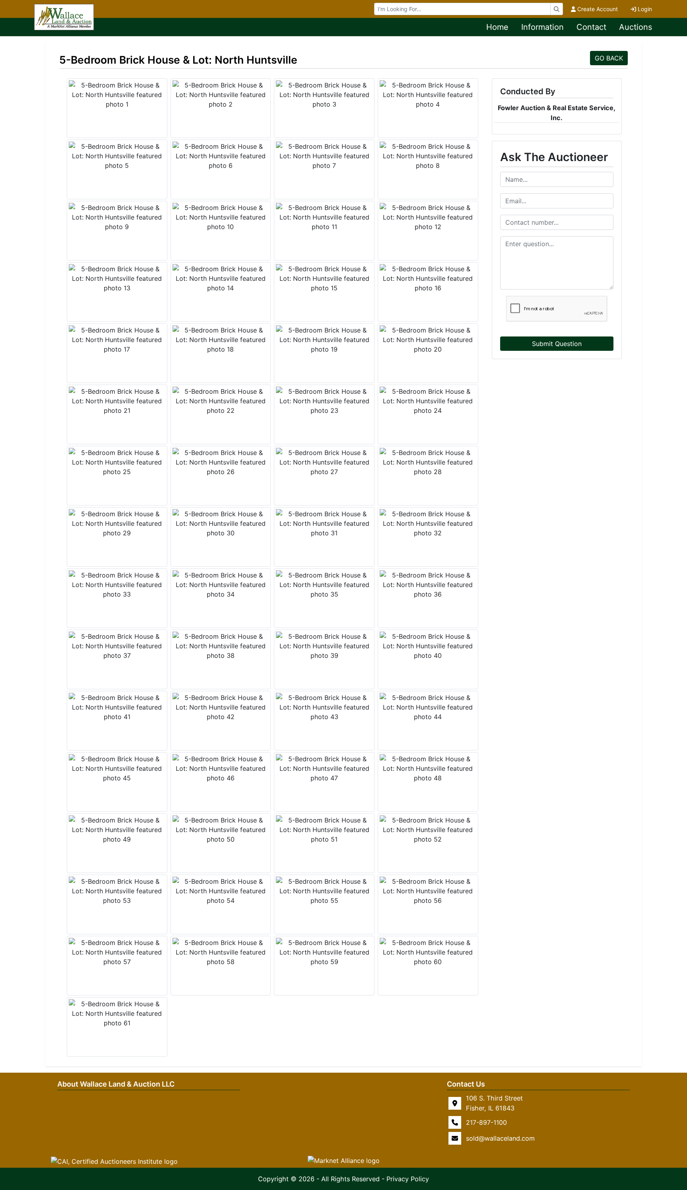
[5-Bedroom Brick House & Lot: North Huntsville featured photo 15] (324, 278)
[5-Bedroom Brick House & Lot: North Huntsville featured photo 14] (221, 278)
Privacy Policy (407, 1179)
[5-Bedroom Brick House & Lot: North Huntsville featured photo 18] (221, 339)
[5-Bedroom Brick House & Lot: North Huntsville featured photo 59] (324, 952)
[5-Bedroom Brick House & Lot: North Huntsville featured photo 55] (324, 891)
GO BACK (609, 58)
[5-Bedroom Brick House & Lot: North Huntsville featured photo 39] (324, 646)
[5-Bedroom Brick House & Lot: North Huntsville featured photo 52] (428, 829)
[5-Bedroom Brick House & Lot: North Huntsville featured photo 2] (221, 94)
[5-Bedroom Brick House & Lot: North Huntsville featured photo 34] (221, 584)
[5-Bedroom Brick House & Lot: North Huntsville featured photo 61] (117, 1013)
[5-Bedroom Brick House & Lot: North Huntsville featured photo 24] (428, 401)
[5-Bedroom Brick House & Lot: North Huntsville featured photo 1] (117, 94)
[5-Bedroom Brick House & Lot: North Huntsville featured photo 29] (117, 523)
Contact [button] (591, 27)
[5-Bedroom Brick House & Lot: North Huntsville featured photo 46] (221, 768)
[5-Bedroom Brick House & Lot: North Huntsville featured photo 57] (117, 952)
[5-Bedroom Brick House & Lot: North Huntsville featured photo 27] (324, 462)
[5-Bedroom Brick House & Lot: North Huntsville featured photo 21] (117, 401)
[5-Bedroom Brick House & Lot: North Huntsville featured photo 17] (117, 339)
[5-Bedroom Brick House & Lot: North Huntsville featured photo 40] (428, 646)
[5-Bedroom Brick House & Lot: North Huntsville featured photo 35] (324, 584)
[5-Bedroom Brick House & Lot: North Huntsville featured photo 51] (324, 829)
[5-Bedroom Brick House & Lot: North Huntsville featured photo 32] (428, 523)
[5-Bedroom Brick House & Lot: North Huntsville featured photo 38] (221, 646)
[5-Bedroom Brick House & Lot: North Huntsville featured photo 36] (428, 584)
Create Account (597, 9)
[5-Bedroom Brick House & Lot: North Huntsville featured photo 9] (117, 217)
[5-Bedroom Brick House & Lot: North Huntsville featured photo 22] (221, 401)
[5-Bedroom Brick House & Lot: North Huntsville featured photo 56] (428, 891)
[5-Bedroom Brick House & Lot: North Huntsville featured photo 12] (428, 217)
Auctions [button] (635, 27)
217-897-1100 (486, 1122)
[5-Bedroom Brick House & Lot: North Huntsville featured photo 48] (428, 768)
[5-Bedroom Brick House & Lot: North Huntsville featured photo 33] (117, 584)
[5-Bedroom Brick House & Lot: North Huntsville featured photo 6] (221, 156)
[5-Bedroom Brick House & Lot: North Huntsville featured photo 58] (221, 952)
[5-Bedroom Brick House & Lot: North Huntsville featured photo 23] (324, 401)
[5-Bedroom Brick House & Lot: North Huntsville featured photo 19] (324, 339)
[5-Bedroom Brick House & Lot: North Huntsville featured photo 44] (428, 707)
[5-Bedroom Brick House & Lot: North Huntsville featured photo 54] (221, 891)
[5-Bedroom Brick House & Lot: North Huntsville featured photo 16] (428, 278)
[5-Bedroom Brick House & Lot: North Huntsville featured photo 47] (324, 768)
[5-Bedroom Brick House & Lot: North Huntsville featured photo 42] (221, 707)
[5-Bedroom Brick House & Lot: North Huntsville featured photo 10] (221, 217)
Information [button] (542, 27)
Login (645, 9)
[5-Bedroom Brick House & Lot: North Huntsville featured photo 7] (324, 156)
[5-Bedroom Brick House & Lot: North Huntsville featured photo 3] (324, 94)
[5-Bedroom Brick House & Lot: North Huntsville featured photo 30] (221, 523)
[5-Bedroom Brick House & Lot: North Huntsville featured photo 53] (117, 891)
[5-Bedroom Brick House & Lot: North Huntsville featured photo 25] (117, 462)
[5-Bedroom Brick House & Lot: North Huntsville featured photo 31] (324, 523)
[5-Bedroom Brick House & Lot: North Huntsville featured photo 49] (117, 829)
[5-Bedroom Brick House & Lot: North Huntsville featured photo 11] (324, 217)
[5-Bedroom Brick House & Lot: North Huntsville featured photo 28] (428, 462)
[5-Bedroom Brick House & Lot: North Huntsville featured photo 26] (221, 462)
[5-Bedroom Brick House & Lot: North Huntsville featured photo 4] (428, 94)
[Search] (556, 9)
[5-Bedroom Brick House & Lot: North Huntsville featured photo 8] (428, 156)
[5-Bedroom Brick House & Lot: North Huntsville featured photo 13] (117, 278)
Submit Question (557, 344)
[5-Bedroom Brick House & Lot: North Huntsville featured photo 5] (117, 156)
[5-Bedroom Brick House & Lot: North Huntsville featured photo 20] (428, 339)
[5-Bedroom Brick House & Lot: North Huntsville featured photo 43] (324, 707)
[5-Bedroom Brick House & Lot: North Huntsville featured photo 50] (221, 829)
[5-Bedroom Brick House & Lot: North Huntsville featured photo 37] (117, 646)
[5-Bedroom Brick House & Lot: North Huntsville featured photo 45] (117, 768)
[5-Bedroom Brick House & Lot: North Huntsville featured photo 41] (117, 707)
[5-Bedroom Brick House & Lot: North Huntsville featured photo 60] (428, 952)
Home (497, 27)
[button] (114, 1161)
